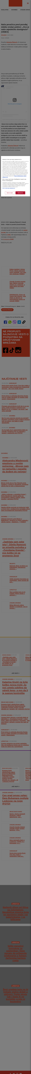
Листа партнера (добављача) (8, 188)
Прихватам (20, 192)
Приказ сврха (10, 192)
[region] (15, 176)
